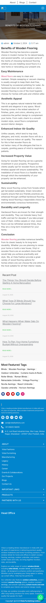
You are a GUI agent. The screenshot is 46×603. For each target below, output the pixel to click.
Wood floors (7, 76)
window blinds (33, 566)
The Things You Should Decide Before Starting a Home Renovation (21, 281)
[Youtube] (13, 394)
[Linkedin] (18, 394)
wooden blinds (24, 569)
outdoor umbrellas (30, 580)
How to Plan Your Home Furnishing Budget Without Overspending (20, 343)
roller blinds (13, 569)
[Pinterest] (8, 394)
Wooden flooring (9, 239)
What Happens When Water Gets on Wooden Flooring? (20, 322)
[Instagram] (23, 394)
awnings (4, 585)
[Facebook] (3, 394)
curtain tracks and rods (35, 585)
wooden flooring (14, 582)
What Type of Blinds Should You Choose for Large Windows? (18, 302)
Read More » (7, 289)
